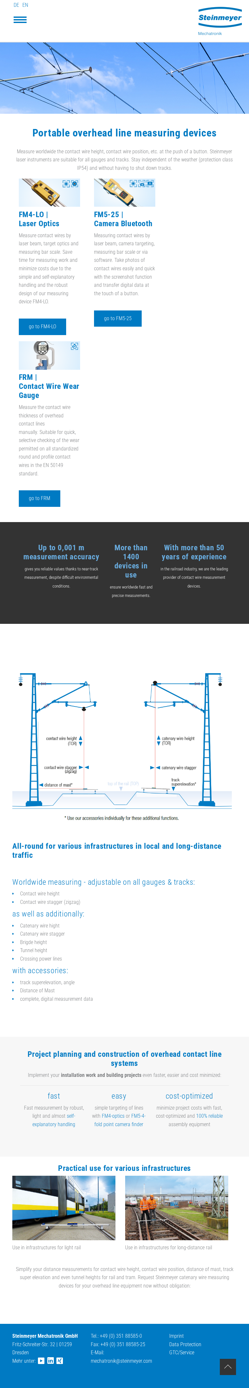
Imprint (176, 1336)
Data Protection (185, 1344)
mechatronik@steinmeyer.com (121, 1361)
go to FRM (39, 498)
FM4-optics (113, 1116)
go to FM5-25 (118, 318)
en (25, 5)
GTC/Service (181, 1352)
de (16, 5)
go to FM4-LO (42, 326)
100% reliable (209, 1116)
